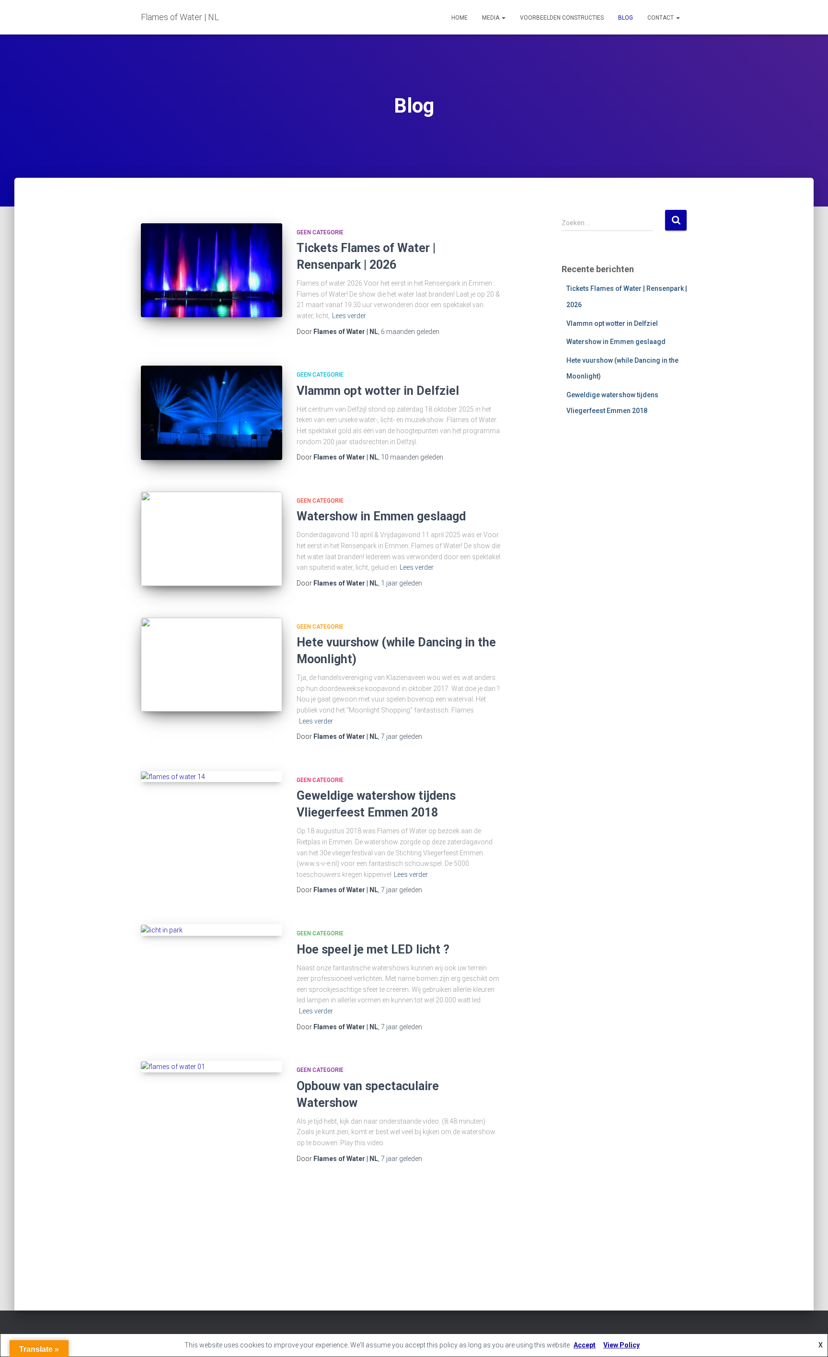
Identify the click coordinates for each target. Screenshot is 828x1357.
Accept (585, 1345)
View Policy (621, 1345)
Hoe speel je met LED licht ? (373, 949)
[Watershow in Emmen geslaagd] (211, 539)
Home (459, 17)
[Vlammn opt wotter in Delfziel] (211, 413)
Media (491, 17)
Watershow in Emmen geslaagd (381, 516)
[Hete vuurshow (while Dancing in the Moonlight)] (211, 665)
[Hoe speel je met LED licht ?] (211, 930)
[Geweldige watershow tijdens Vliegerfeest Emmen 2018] (211, 776)
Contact (661, 17)
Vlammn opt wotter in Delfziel (378, 391)
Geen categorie (320, 232)
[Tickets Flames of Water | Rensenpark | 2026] (211, 270)
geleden (410, 331)
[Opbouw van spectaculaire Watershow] (211, 1066)
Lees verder (349, 316)
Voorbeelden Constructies (562, 17)
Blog (625, 17)
